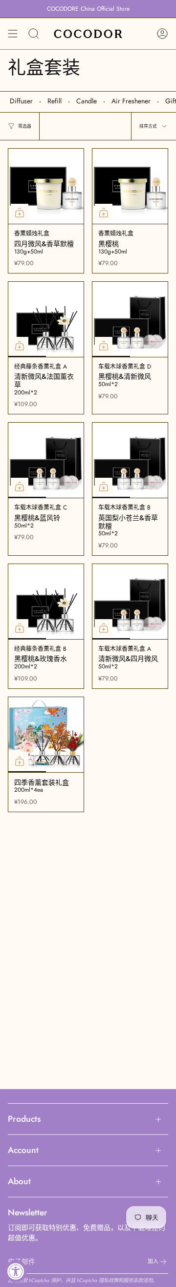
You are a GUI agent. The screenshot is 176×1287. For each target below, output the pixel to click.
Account (23, 1150)
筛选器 (24, 126)
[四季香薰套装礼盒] (46, 734)
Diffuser (21, 101)
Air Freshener (131, 101)
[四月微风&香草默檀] (46, 186)
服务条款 (133, 1280)
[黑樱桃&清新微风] (130, 319)
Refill (54, 101)
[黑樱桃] (130, 186)
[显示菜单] (12, 33)
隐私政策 (108, 1280)
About (19, 1181)
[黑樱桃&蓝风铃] (46, 460)
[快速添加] (19, 212)
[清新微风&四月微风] (130, 601)
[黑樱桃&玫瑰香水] (46, 601)
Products (24, 1118)
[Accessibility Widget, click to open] (16, 1271)
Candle (86, 101)
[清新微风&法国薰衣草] (46, 319)
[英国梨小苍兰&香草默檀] (130, 460)
